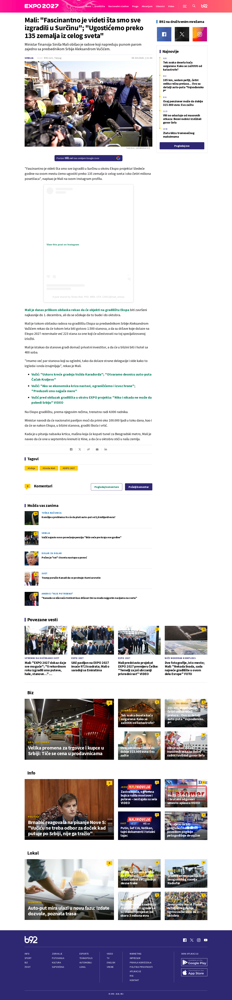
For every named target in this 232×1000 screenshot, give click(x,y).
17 (36, 554)
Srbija (29, 58)
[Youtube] (205, 940)
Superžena (58, 967)
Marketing (135, 953)
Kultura (56, 962)
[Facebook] (164, 34)
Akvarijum (147, 6)
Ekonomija (35, 902)
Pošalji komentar (139, 487)
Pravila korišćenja (140, 962)
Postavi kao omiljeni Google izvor (78, 158)
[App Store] (194, 972)
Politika (33, 816)
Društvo (173, 871)
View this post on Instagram (63, 244)
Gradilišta (99, 6)
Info (27, 953)
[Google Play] (194, 962)
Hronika (172, 819)
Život (28, 967)
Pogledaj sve (181, 145)
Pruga (135, 6)
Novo (88, 6)
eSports (84, 953)
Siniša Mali (49, 468)
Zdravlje (57, 953)
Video (171, 6)
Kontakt (134, 980)
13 (204, 629)
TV (108, 958)
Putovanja (58, 958)
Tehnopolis (85, 958)
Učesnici (160, 6)
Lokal (82, 967)
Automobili (85, 962)
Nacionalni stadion (118, 6)
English (111, 962)
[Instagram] (200, 34)
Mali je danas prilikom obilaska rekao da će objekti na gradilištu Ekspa (77, 310)
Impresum (135, 958)
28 (36, 513)
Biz (26, 962)
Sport (28, 958)
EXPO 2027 (69, 468)
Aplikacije (135, 971)
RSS (131, 975)
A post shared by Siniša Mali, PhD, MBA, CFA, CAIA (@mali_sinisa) (88, 296)
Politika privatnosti (141, 967)
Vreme (110, 967)
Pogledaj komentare (106, 487)
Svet (45, 573)
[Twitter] (182, 34)
